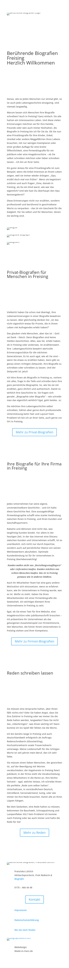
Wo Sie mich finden (24, 929)
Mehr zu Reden (34, 832)
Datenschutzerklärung (26, 920)
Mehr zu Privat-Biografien (34, 432)
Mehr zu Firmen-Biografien (34, 641)
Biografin (19, 878)
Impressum (20, 910)
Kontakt (34, 899)
